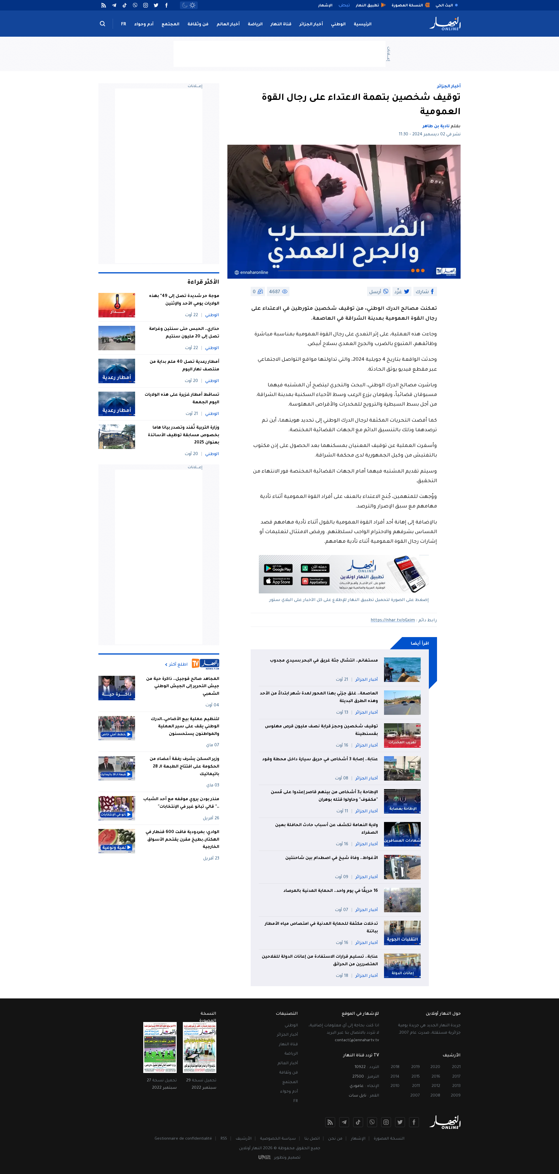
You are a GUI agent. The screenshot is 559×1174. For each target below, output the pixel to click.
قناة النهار (281, 24)
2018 (395, 1067)
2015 (415, 1077)
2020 (435, 1067)
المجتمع (170, 24)
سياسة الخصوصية (278, 1139)
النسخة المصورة (389, 1139)
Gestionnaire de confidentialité (183, 1139)
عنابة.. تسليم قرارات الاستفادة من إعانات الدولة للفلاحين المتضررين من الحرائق (320, 961)
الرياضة (255, 24)
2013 (456, 1086)
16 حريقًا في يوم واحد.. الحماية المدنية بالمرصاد (330, 891)
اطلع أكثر (178, 665)
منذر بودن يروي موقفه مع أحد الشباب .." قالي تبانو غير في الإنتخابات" (181, 803)
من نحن (335, 1139)
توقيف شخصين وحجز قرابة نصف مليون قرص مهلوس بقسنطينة (321, 730)
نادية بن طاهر (436, 126)
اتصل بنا (312, 1139)
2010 (394, 1086)
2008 (435, 1096)
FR (123, 24)
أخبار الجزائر (311, 24)
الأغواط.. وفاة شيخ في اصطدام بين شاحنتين (331, 858)
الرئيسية (363, 24)
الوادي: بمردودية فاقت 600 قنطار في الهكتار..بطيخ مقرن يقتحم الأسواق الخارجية (182, 840)
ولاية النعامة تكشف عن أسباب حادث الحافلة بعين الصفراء (326, 829)
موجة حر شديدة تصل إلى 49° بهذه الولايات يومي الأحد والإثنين (184, 300)
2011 (416, 1086)
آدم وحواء (143, 24)
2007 (415, 1096)
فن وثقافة (197, 24)
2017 (456, 1077)
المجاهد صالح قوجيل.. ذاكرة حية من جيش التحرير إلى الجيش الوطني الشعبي (182, 686)
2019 (415, 1067)
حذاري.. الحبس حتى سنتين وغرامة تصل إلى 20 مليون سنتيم (184, 333)
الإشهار (358, 1139)
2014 (394, 1077)
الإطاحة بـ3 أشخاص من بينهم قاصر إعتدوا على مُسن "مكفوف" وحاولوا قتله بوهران (324, 796)
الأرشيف (244, 1139)
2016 (435, 1077)
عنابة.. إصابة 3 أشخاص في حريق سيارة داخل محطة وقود (320, 759)
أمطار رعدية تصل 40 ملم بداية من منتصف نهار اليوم (184, 366)
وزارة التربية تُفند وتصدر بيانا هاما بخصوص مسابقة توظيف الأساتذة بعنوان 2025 (183, 435)
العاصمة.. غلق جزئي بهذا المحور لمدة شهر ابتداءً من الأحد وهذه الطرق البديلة (319, 698)
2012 (435, 1086)
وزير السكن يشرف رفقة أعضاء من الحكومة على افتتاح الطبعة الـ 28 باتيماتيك (184, 767)
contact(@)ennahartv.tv (357, 1040)
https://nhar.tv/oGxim (393, 620)
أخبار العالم (228, 24)
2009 (456, 1096)
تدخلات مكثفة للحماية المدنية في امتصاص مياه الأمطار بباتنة (321, 928)
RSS (223, 1139)
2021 (456, 1067)
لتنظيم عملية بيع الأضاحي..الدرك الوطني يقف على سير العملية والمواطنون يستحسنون (185, 727)
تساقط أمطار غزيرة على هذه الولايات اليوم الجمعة (182, 399)
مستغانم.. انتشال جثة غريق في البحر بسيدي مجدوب (324, 661)
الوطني (338, 24)
